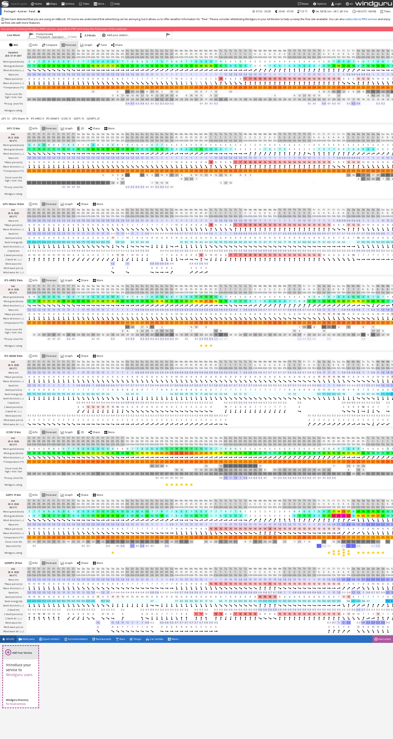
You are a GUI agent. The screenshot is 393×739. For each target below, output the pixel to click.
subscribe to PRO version (361, 19)
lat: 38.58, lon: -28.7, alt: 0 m (331, 11)
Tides (387, 11)
